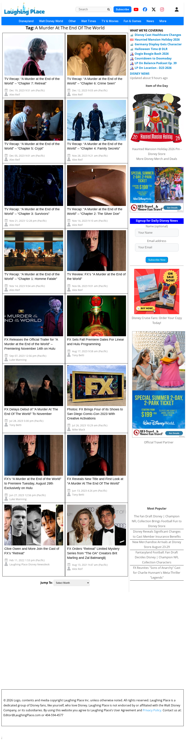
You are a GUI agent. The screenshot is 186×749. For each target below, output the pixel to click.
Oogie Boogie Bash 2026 (152, 54)
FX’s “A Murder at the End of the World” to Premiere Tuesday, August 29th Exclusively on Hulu (32, 483)
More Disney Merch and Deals (156, 159)
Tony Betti (78, 355)
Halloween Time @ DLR (151, 49)
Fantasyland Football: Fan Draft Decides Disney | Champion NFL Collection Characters (157, 557)
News (150, 21)
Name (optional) (157, 226)
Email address (156, 241)
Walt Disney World (51, 21)
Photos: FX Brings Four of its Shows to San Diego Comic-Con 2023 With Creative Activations (95, 413)
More (162, 21)
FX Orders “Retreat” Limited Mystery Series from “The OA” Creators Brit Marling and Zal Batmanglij (93, 553)
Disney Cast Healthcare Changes (158, 35)
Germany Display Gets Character (158, 44)
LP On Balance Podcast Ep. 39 (156, 63)
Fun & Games (132, 21)
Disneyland (26, 21)
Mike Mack (78, 429)
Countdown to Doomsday (153, 58)
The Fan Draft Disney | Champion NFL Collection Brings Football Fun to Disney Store (157, 521)
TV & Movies (109, 21)
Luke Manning (18, 359)
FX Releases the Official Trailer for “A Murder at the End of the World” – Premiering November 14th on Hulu (31, 344)
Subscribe (122, 9)
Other (72, 21)
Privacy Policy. (152, 710)
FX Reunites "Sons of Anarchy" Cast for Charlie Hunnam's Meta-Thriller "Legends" (156, 573)
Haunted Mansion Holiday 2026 (157, 40)
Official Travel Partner (159, 442)
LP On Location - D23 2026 (153, 68)
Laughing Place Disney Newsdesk (29, 564)
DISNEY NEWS (139, 73)
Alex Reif (14, 94)
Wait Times (88, 21)
